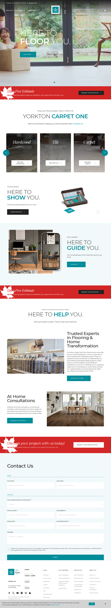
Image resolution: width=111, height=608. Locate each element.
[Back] (6, 47)
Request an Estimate (18, 420)
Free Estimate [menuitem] (47, 594)
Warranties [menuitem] (77, 589)
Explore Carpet (88, 163)
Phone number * (12, 510)
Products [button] (9, 10)
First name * (10, 481)
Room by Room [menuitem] (94, 578)
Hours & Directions (77, 10)
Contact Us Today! (77, 378)
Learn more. (55, 605)
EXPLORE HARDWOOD (20, 163)
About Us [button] (32, 10)
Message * (10, 532)
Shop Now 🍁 (28, 54)
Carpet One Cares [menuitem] (95, 581)
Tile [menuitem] (44, 591)
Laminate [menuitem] (46, 588)
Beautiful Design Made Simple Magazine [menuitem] (64, 583)
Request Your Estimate (89, 93)
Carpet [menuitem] (45, 584)
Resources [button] (21, 10)
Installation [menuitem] (77, 593)
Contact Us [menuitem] (92, 584)
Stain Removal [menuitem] (78, 575)
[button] (98, 10)
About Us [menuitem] (92, 575)
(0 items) (105, 10)
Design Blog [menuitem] (62, 588)
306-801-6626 (32, 3)
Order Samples (16, 212)
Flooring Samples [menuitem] (64, 578)
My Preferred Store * (63, 521)
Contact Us (78, 124)
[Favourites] (101, 10)
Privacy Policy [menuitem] (93, 593)
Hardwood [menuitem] (46, 581)
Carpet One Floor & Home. (21, 597)
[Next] (104, 47)
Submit (55, 557)
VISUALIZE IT (74, 264)
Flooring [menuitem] (45, 575)
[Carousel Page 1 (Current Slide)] (54, 82)
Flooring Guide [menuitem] (78, 581)
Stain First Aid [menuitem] (78, 578)
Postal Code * (11, 521)
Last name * (60, 481)
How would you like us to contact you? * (19, 500)
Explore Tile (53, 163)
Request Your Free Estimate (87, 445)
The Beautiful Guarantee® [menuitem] (78, 585)
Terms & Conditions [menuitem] (92, 588)
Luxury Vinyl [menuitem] (47, 578)
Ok (92, 604)
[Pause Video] (105, 80)
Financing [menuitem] (46, 597)
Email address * (61, 510)
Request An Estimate (90, 10)
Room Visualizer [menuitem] (64, 575)
